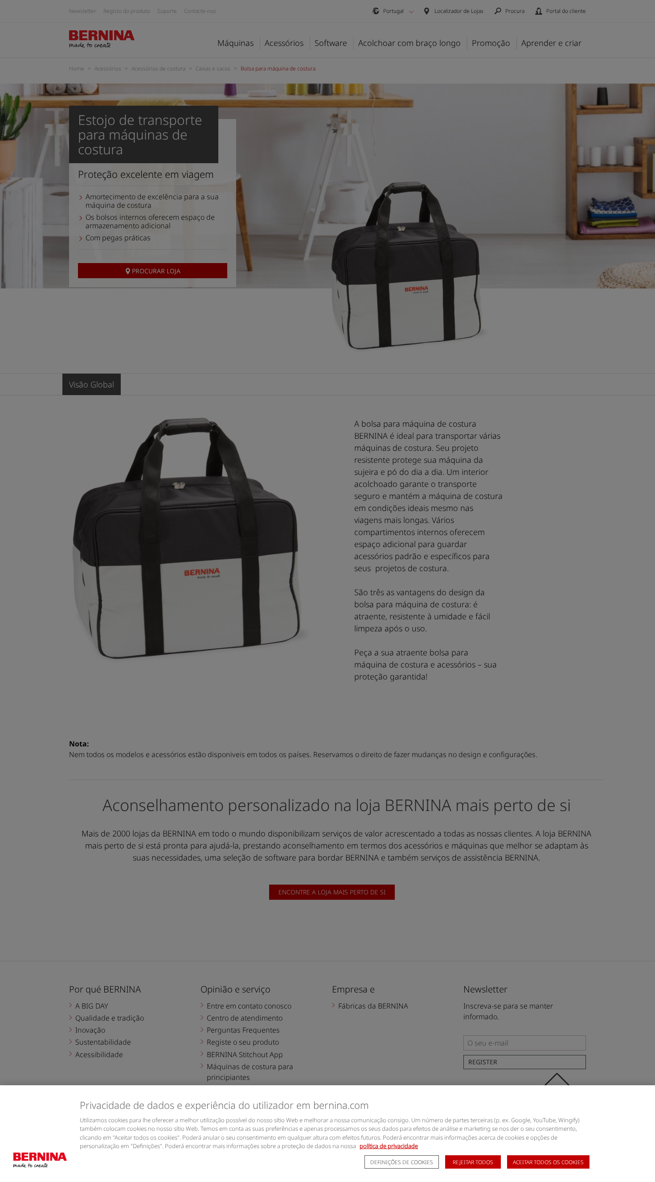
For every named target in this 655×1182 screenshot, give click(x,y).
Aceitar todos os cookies (548, 1162)
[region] (327, 1133)
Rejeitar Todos (473, 1162)
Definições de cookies (401, 1162)
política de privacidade (389, 1146)
